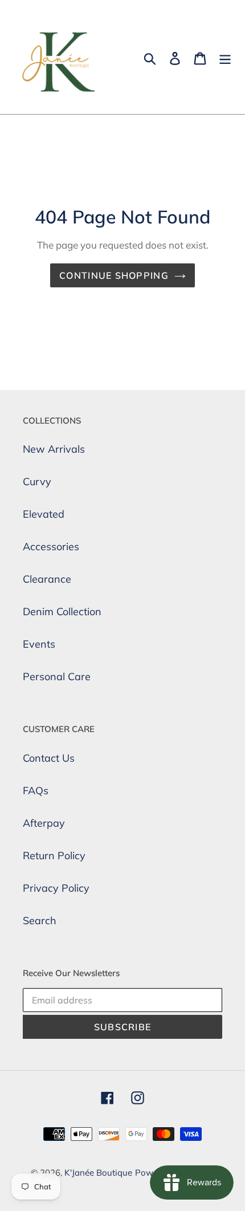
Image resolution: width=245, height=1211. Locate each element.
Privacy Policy (56, 888)
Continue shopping (114, 275)
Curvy (37, 481)
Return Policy (54, 855)
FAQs (35, 790)
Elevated (43, 514)
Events (39, 644)
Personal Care (57, 676)
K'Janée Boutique (98, 1172)
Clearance (47, 579)
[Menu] (225, 57)
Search (39, 920)
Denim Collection (62, 611)
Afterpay (44, 823)
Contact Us (49, 758)
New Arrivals (54, 449)
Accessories (51, 546)
